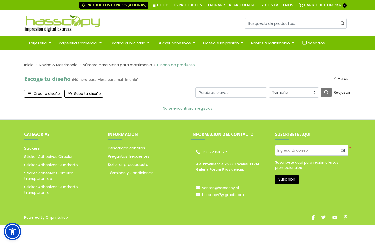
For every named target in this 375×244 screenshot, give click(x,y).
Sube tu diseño (87, 93)
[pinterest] (345, 217)
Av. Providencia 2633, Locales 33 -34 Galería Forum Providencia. (227, 167)
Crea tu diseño (47, 93)
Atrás (343, 78)
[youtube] (335, 217)
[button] (12, 231)
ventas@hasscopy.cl (220, 187)
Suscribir (286, 179)
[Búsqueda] (326, 92)
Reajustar (342, 92)
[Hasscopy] (62, 23)
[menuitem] (39, 43)
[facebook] (313, 217)
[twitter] (323, 217)
